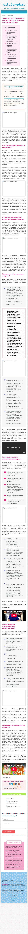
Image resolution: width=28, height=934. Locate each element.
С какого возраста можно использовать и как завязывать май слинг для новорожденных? (13, 860)
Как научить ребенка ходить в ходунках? (12, 62)
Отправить (8, 832)
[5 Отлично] (20, 786)
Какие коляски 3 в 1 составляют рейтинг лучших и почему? (14, 846)
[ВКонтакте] (9, 784)
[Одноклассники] (14, 784)
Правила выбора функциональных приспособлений (11, 56)
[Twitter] (12, 784)
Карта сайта (14, 900)
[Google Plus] (19, 784)
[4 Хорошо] (19, 786)
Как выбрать (10, 15)
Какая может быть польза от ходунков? (12, 45)
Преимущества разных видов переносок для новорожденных (13, 808)
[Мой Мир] (16, 784)
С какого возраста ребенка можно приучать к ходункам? (12, 38)
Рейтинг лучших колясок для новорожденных (13, 855)
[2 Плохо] (15, 786)
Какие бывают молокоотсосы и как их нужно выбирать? (13, 851)
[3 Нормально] (17, 786)
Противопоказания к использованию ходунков (12, 50)
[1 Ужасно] (14, 786)
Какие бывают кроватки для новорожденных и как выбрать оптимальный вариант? (13, 866)
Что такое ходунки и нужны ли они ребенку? (12, 32)
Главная (4, 15)
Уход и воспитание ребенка (14, 5)
